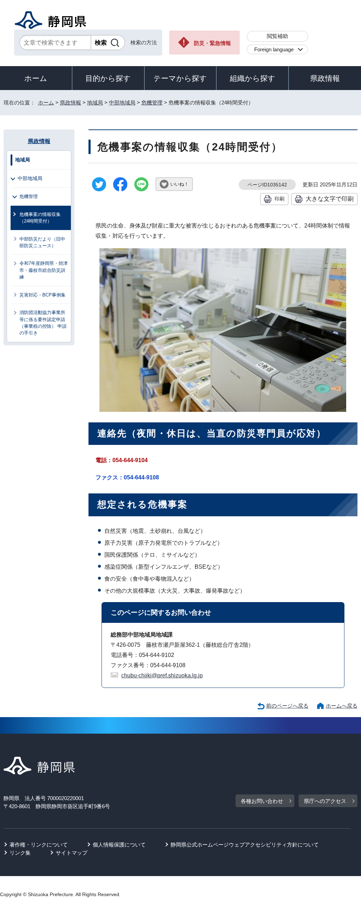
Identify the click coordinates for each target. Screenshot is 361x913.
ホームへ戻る (341, 706)
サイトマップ (71, 853)
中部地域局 (122, 103)
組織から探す (252, 78)
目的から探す (108, 78)
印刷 (279, 199)
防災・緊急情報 (212, 43)
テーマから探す (180, 78)
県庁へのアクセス (325, 801)
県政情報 (325, 78)
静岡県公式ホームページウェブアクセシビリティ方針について (245, 845)
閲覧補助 (277, 36)
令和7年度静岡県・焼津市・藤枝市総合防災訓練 (43, 270)
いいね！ (179, 184)
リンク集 (20, 853)
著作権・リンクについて (39, 845)
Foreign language (274, 49)
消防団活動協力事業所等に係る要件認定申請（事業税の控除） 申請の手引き (43, 323)
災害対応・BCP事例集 (42, 295)
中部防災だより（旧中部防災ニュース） (42, 242)
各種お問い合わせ (262, 801)
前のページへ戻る (287, 706)
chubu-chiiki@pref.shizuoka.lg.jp (162, 675)
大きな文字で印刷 (330, 198)
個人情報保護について (119, 845)
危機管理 (152, 103)
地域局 (95, 103)
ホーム (35, 78)
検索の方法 (143, 42)
